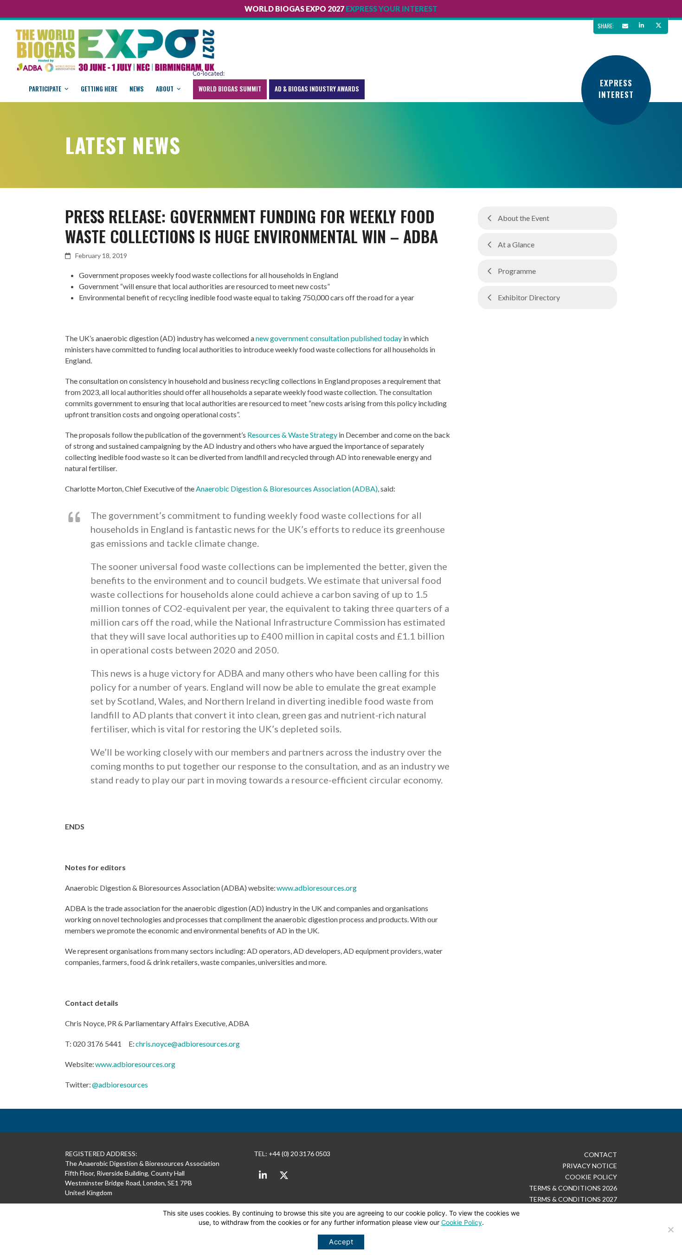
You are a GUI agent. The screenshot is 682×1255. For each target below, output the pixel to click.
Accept (341, 1241)
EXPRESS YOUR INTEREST (392, 8)
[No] (670, 1229)
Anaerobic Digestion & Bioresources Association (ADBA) (287, 488)
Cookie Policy (461, 1222)
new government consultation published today (329, 338)
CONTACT (600, 1154)
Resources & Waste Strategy (292, 434)
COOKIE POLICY (591, 1177)
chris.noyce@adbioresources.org (188, 1043)
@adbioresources (120, 1084)
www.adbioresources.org (317, 887)
